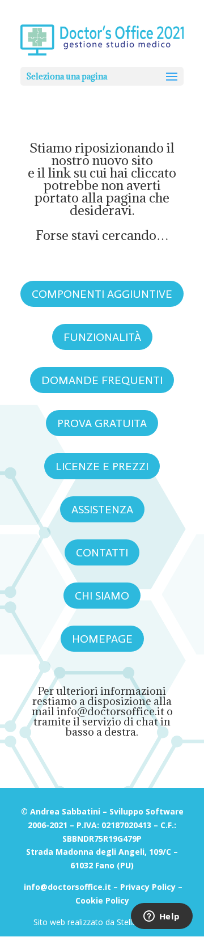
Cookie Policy (102, 900)
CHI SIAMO (102, 595)
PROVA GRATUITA (102, 423)
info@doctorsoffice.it (110, 711)
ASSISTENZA (102, 509)
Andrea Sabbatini (65, 811)
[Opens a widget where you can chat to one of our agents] (161, 917)
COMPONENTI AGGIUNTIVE (102, 294)
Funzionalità (102, 337)
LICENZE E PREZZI (102, 466)
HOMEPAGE (102, 638)
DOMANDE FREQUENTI (102, 380)
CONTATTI (102, 552)
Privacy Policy (148, 886)
